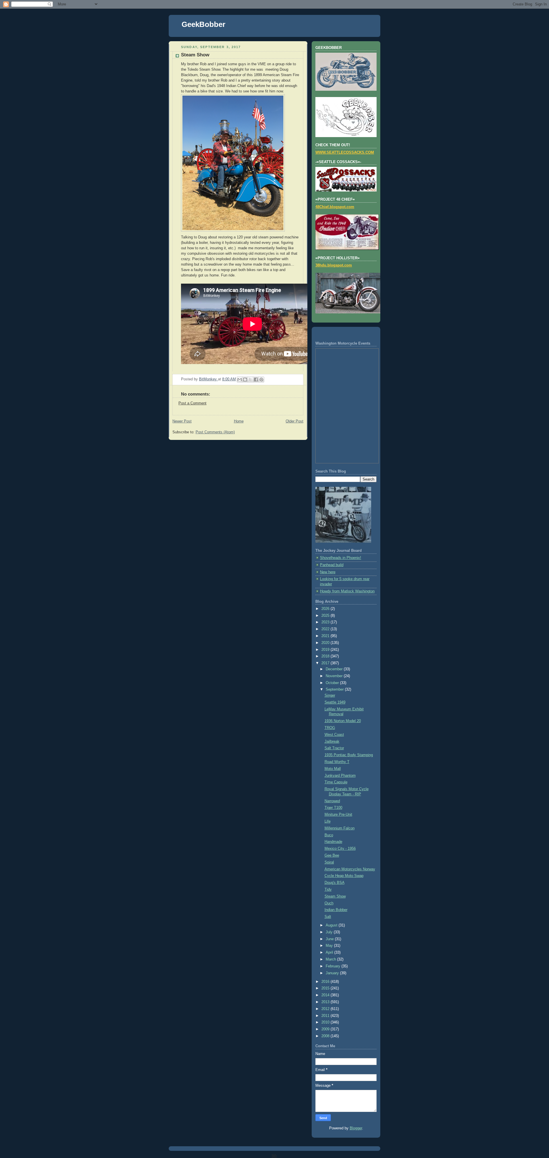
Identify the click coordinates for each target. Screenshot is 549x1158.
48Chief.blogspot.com (334, 207)
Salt (328, 917)
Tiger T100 (333, 808)
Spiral (329, 862)
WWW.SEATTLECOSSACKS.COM (344, 153)
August (332, 925)
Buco (329, 835)
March (331, 959)
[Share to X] (250, 379)
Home (239, 421)
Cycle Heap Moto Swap (344, 876)
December (335, 669)
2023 (326, 622)
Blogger (356, 1128)
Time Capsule (336, 782)
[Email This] (239, 379)
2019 (326, 650)
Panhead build (331, 565)
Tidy (328, 890)
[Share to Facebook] (256, 379)
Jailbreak (332, 742)
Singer (330, 695)
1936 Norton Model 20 (343, 721)
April (330, 952)
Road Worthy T (337, 762)
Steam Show (335, 896)
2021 (326, 636)
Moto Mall (333, 769)
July (330, 932)
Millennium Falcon (340, 828)
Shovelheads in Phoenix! (340, 558)
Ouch (329, 903)
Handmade (333, 842)
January (333, 973)
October (333, 683)
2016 (326, 982)
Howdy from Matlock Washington (347, 591)
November (335, 676)
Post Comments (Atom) (215, 432)
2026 (326, 609)
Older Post (294, 421)
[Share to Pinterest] (261, 379)
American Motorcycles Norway (350, 869)
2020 (326, 643)
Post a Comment (192, 403)
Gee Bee (332, 855)
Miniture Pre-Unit (338, 815)
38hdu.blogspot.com (333, 265)
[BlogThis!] (245, 379)
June (330, 939)
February (333, 966)
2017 (326, 663)
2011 (326, 1016)
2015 (326, 988)
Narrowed (332, 801)
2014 (326, 995)
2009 (326, 1029)
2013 (326, 1002)
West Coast (334, 735)
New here (327, 572)
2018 (326, 656)
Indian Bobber (336, 910)
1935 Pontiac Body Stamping (349, 755)
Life (328, 821)
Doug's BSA (335, 883)
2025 (326, 616)
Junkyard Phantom (340, 776)
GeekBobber (203, 24)
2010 (326, 1022)
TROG (330, 728)
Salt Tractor (334, 748)
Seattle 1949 (335, 702)
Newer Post (182, 421)
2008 (326, 1036)
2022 (326, 629)
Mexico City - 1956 (340, 849)
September (335, 689)
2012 (326, 1009)
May (330, 946)
